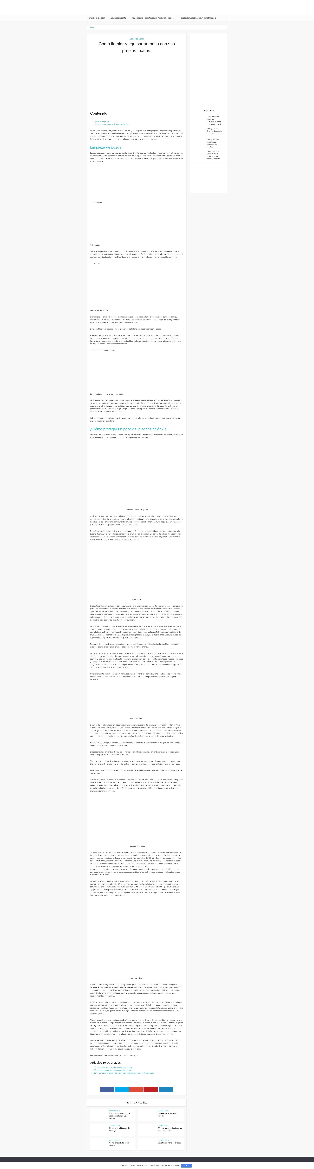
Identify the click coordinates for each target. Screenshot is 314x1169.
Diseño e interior (97, 17)
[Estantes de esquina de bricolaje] (200, 132)
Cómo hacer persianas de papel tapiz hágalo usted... (214, 121)
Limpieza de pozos (101, 121)
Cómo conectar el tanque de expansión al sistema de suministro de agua (124, 1073)
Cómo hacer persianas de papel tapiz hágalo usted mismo (119, 1115)
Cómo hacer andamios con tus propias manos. (113, 1070)
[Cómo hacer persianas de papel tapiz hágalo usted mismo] (200, 120)
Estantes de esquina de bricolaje (214, 132)
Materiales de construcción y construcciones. (153, 17)
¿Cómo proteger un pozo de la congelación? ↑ (128, 429)
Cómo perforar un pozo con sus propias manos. (113, 1067)
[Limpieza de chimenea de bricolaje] (200, 143)
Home (92, 27)
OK (186, 1165)
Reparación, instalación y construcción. (198, 17)
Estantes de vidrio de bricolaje (170, 1143)
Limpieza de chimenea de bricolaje (212, 144)
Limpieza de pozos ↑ (107, 147)
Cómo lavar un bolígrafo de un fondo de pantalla (213, 156)
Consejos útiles (137, 38)
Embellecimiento (118, 17)
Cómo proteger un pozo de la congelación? (111, 124)
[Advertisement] (136, 82)
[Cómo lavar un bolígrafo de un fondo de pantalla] (200, 155)
